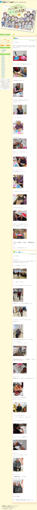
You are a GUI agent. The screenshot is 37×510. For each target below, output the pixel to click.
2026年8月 (3, 55)
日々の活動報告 (3, 50)
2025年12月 (3, 66)
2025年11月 (3, 68)
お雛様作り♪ (16, 38)
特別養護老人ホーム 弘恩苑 (5, 81)
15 (8, 40)
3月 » (8, 45)
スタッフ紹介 (3, 49)
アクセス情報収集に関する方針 (5, 89)
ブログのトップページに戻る (5, 79)
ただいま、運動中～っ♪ (18, 252)
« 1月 (2, 45)
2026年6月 (3, 58)
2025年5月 (3, 76)
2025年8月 (3, 72)
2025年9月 (3, 70)
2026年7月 (3, 57)
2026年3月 (3, 62)
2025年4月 (3, 77)
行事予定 (2, 51)
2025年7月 (3, 73)
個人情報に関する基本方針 (5, 85)
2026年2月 (3, 64)
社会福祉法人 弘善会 (5, 83)
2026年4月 (3, 61)
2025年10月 (3, 69)
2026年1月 (3, 65)
